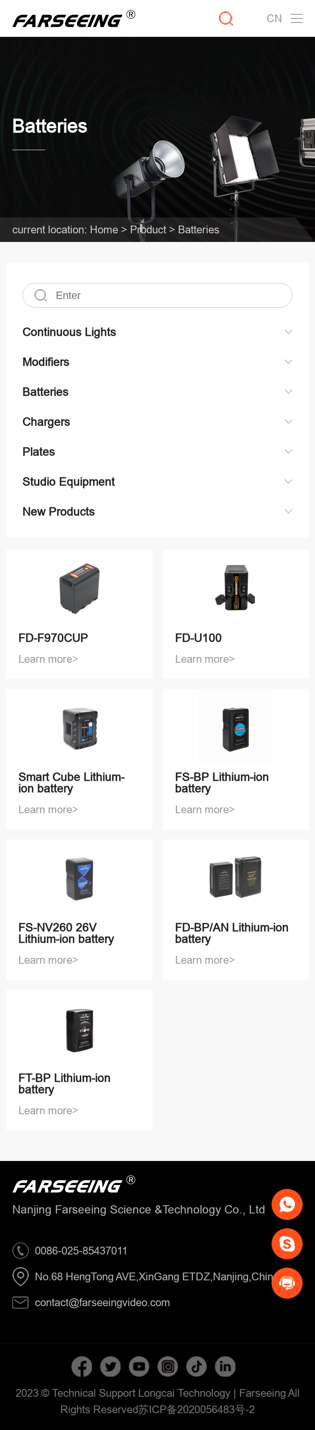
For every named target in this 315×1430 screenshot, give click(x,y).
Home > (108, 229)
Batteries (198, 229)
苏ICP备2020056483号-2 (196, 1409)
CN (274, 18)
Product (148, 229)
